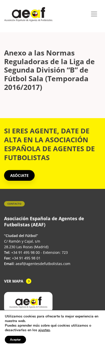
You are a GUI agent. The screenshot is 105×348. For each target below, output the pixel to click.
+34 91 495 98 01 (26, 258)
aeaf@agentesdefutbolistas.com (43, 263)
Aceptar (15, 340)
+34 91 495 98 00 (25, 252)
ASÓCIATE (19, 175)
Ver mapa (13, 281)
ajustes (44, 330)
